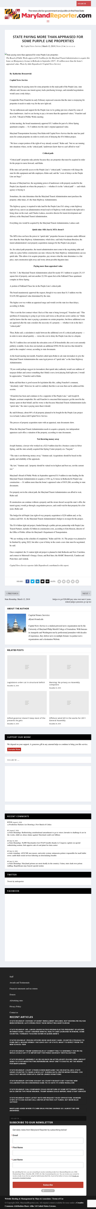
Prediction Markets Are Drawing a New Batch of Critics (30, 824)
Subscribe (48, 1184)
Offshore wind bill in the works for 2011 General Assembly (67, 719)
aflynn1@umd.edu (35, 619)
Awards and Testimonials (20, 982)
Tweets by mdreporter (15, 881)
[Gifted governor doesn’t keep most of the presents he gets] (27, 703)
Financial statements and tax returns (24, 988)
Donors (13, 994)
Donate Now (14, 749)
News (58, 46)
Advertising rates (16, 1000)
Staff (11, 976)
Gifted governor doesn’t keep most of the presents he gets (26, 719)
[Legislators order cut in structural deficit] (27, 667)
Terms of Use (57, 1198)
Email (15, 1135)
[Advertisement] (48, 784)
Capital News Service (32, 46)
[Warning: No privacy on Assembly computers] (69, 667)
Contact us (14, 1012)
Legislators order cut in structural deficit (26, 682)
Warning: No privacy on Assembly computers (64, 683)
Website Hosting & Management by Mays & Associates (28, 1198)
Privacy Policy (15, 1006)
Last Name (18, 1160)
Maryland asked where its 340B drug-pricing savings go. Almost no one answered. (44, 1109)
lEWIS (9, 822)
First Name (18, 1147)
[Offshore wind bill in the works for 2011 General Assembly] (69, 703)
